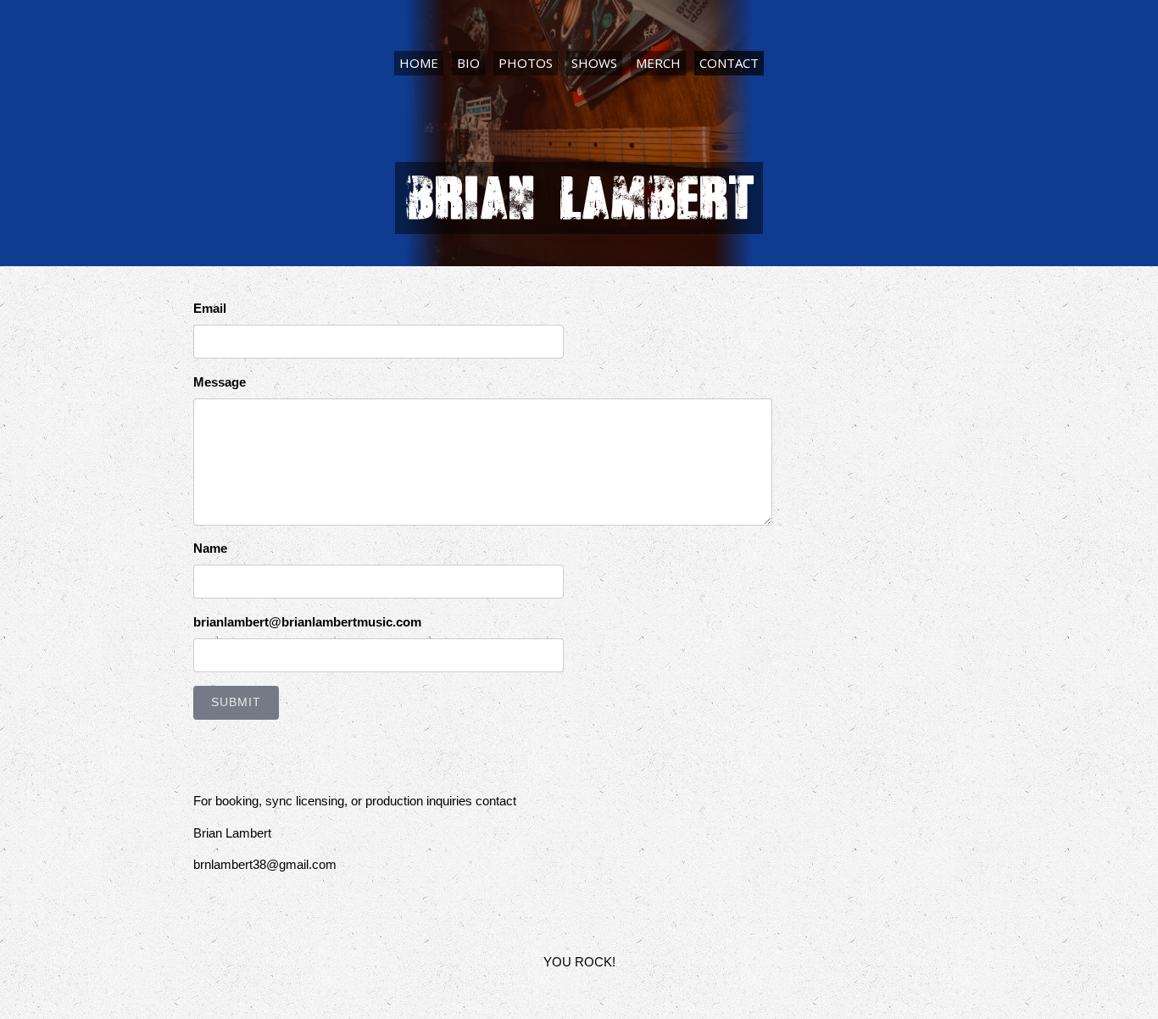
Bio (468, 62)
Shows (594, 62)
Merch (658, 62)
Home (418, 62)
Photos (525, 62)
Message (219, 382)
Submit (236, 702)
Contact (729, 62)
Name (210, 548)
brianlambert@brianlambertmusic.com (307, 622)
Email (209, 308)
